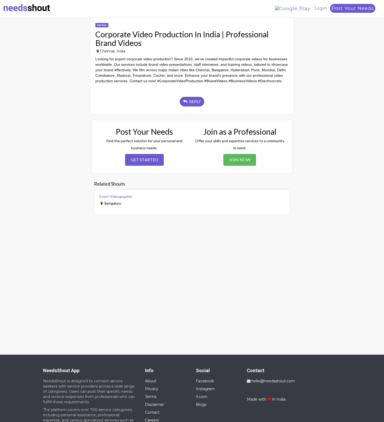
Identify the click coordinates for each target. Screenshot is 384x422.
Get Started (144, 159)
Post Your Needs (352, 8)
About (150, 381)
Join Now (240, 159)
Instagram (205, 389)
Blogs (201, 404)
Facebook (205, 381)
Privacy (151, 389)
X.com (201, 396)
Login (321, 8)
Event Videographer (115, 196)
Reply (194, 101)
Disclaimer (154, 404)
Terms (150, 396)
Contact (152, 412)
